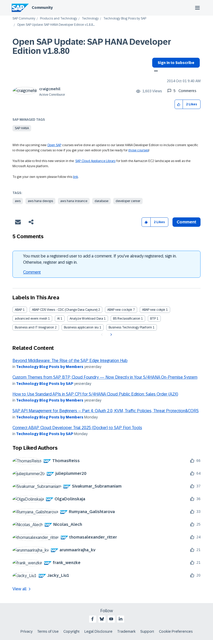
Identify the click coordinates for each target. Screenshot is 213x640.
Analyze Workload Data (86, 318)
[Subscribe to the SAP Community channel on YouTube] (111, 619)
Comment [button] (186, 222)
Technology (90, 18)
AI (58, 318)
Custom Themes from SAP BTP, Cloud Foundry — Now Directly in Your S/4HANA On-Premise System (104, 377)
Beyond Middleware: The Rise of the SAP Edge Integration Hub (70, 360)
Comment (32, 272)
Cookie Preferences (176, 631)
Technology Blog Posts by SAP (124, 18)
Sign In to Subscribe (176, 63)
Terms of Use (48, 631)
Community (42, 7)
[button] (179, 104)
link (75, 177)
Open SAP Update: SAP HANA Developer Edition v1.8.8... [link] (56, 25)
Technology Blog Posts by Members (49, 367)
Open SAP (54, 145)
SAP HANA (22, 128)
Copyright (71, 631)
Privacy (26, 631)
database (101, 201)
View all (19, 589)
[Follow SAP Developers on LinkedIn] (120, 619)
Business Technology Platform (130, 327)
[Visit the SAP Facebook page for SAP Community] (92, 619)
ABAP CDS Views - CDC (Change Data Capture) (64, 310)
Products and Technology (58, 18)
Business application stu (81, 327)
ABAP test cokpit (153, 310)
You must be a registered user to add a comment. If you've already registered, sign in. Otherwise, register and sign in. (100, 259)
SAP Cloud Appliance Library (95, 161)
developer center (128, 201)
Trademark (126, 631)
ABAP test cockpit (119, 310)
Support (147, 631)
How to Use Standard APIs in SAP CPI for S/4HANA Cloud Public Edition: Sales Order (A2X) (95, 394)
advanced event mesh (31, 318)
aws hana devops (40, 201)
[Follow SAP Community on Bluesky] (102, 619)
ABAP (18, 310)
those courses (138, 150)
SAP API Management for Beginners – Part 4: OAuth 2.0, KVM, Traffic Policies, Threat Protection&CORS (105, 411)
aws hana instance (73, 201)
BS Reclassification (126, 318)
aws (18, 201)
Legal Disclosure (98, 631)
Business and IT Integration (34, 327)
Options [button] (155, 71)
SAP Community (23, 18)
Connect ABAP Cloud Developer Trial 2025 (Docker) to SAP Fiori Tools (77, 427)
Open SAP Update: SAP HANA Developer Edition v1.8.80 (91, 46)
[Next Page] (110, 335)
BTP (153, 318)
